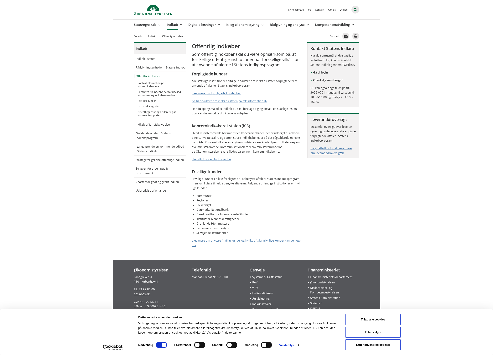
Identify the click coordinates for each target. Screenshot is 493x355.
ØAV (255, 288)
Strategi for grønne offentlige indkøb (160, 160)
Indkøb (172, 24)
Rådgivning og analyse (287, 24)
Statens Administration (325, 298)
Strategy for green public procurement (152, 171)
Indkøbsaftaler (261, 304)
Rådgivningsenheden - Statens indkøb (160, 67)
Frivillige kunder (147, 100)
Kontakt (319, 9)
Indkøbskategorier (148, 106)
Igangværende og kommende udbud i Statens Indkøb (160, 149)
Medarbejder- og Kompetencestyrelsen (324, 290)
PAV (254, 282)
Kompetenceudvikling (332, 24)
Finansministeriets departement (331, 277)
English (344, 9)
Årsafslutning (261, 298)
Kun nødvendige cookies (373, 344)
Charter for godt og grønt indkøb (157, 182)
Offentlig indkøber (148, 76)
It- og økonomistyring (242, 24)
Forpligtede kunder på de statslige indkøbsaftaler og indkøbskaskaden (160, 93)
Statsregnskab (145, 24)
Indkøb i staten (145, 59)
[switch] (199, 345)
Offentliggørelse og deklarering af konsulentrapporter (157, 113)
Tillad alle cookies (373, 319)
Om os (332, 9)
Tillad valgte (373, 332)
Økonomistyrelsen (322, 282)
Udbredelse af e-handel (151, 190)
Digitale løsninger (202, 24)
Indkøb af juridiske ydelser (153, 124)
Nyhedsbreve (296, 9)
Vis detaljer (286, 345)
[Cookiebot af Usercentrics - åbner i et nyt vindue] (113, 347)
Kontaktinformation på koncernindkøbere (151, 84)
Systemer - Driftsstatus (267, 277)
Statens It (316, 303)
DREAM (315, 308)
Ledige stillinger (262, 293)
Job (309, 9)
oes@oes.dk (142, 294)
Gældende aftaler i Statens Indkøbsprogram (153, 135)
